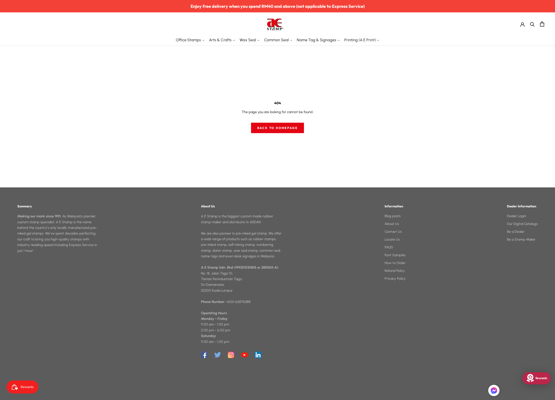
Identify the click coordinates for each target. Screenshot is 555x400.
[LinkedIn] (258, 355)
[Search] (532, 24)
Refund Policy (395, 271)
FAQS (389, 247)
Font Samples (395, 255)
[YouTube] (244, 355)
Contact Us (393, 232)
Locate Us (392, 239)
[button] (494, 390)
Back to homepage (277, 128)
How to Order (395, 263)
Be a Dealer (516, 232)
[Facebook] (204, 355)
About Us (392, 224)
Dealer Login (516, 216)
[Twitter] (217, 355)
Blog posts (393, 216)
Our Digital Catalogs (522, 224)
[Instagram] (231, 355)
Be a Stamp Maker (521, 239)
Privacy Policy (395, 278)
